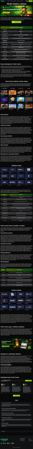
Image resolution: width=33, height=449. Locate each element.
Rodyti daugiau (16, 395)
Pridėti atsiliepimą (28, 380)
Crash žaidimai (20, 88)
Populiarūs (3, 88)
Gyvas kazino (12, 88)
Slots (28, 88)
